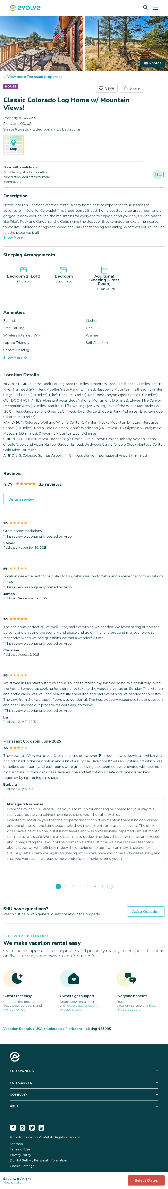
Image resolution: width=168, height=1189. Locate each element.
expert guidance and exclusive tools (79, 1007)
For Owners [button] (22, 1071)
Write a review (21, 499)
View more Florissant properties (34, 77)
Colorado (54, 1029)
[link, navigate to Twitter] (32, 1127)
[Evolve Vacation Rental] (25, 8)
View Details (12, 1182)
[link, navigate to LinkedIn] (41, 1127)
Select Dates (146, 1180)
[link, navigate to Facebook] (13, 1127)
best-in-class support (136, 1007)
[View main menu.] (155, 8)
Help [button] (14, 1106)
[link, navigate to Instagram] (22, 1127)
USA (39, 1029)
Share (135, 88)
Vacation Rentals (17, 1029)
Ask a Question (146, 912)
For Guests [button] (21, 1083)
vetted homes (14, 1009)
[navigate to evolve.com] (15, 1057)
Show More (13, 237)
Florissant (74, 1029)
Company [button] (18, 1094)
